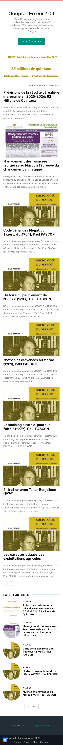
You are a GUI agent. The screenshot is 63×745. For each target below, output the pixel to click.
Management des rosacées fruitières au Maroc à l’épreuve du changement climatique (31, 165)
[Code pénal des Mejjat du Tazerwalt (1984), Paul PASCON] (31, 209)
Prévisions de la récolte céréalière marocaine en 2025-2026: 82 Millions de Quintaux (31, 96)
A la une (27, 602)
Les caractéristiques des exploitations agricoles (23, 557)
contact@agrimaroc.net (38, 725)
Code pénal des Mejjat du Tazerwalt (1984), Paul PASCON (29, 232)
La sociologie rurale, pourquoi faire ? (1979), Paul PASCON (27, 427)
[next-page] (11, 583)
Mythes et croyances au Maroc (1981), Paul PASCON (28, 362)
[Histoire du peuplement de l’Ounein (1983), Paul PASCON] (31, 274)
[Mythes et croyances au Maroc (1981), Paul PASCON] (31, 339)
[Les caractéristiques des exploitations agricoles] (31, 534)
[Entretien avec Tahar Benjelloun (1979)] (31, 469)
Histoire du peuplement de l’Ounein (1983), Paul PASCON (27, 297)
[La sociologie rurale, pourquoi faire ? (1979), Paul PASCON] (31, 404)
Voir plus (30, 706)
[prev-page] (5, 583)
